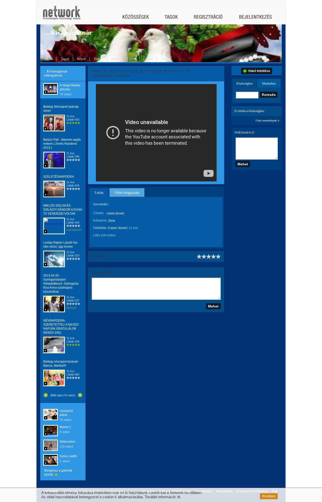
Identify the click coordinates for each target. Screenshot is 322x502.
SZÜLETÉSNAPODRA (58, 176)
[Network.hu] (61, 15)
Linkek (148, 59)
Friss (164, 59)
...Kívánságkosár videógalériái (55, 73)
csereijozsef (73, 229)
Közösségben (244, 83)
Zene (111, 220)
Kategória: (100, 220)
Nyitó (49, 59)
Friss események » (267, 120)
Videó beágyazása (126, 193)
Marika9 (71, 307)
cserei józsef (115, 213)
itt (178, 497)
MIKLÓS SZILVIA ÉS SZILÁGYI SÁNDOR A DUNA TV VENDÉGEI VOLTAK (62, 209)
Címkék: (98, 213)
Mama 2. (65, 427)
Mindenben (269, 83)
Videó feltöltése (259, 71)
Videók (99, 59)
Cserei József (117, 228)
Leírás (99, 193)
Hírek (115, 59)
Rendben (268, 496)
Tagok (65, 59)
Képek (81, 59)
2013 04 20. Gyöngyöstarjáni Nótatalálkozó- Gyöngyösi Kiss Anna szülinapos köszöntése (60, 283)
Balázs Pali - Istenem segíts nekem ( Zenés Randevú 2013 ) (62, 143)
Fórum (131, 59)
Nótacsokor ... (69, 441)
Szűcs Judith (68, 456)
